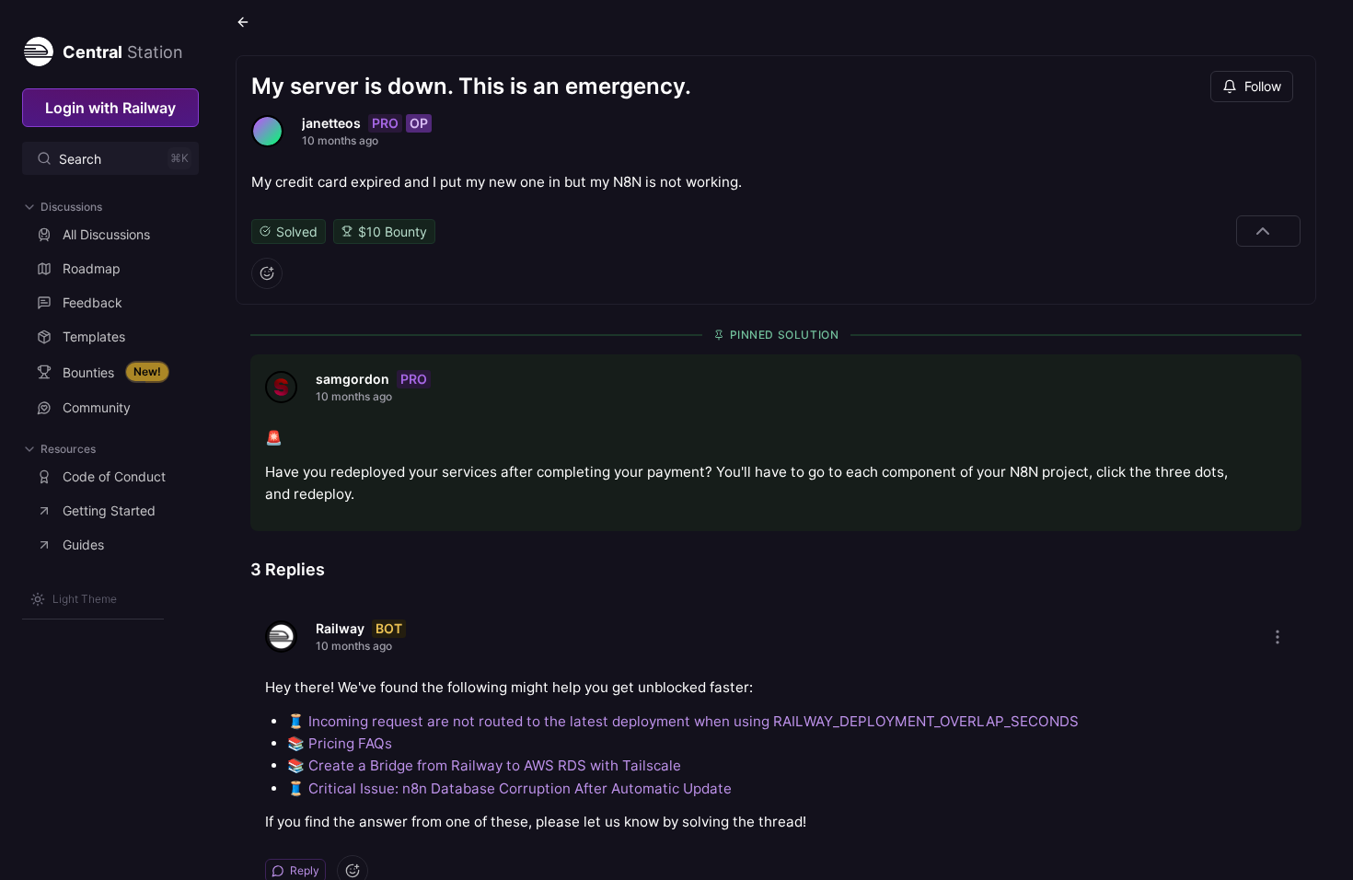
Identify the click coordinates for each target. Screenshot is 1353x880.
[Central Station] (37, 47)
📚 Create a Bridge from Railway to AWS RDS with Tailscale (484, 765)
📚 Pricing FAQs (339, 743)
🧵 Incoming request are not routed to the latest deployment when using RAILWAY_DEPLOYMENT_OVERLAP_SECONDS (683, 721)
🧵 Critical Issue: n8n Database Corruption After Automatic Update (509, 788)
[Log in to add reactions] (267, 273)
